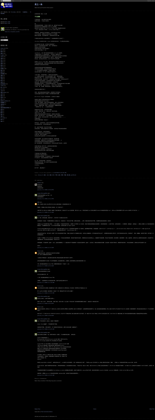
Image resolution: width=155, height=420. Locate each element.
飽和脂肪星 (3, 84)
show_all (3, 48)
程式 (2, 50)
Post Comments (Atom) (46, 411)
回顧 (2, 61)
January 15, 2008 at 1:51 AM (45, 212)
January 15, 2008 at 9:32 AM (45, 265)
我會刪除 (2, 102)
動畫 (2, 77)
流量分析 (2, 104)
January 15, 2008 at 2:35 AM (45, 247)
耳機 (2, 78)
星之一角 (2, 87)
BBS (2, 119)
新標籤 (2, 68)
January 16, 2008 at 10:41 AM (45, 375)
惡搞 (2, 109)
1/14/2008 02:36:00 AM (59, 172)
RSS (9, 21)
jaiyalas (39, 182)
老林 (38, 202)
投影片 (2, 97)
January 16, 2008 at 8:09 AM (45, 315)
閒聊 (2, 51)
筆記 (2, 60)
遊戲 (2, 53)
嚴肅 (2, 72)
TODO (2, 85)
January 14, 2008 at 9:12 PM (45, 198)
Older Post (151, 409)
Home (94, 409)
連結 (2, 121)
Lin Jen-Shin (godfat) (42, 193)
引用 (2, 56)
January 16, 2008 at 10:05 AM (45, 329)
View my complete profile (12, 31)
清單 (2, 94)
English (2, 55)
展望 (2, 111)
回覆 (2, 82)
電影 (2, 116)
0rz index (13, 12)
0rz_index (3, 117)
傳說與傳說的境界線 (5, 107)
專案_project (3, 92)
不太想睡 (37, 16)
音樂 (2, 63)
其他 (2, 67)
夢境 (2, 80)
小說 (2, 90)
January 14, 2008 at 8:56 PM (45, 189)
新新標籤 (2, 73)
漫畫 (2, 75)
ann (1, 89)
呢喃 (2, 65)
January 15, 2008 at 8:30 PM (45, 303)
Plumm (39, 251)
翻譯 (2, 112)
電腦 (2, 58)
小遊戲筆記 (24, 12)
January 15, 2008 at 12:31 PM (45, 293)
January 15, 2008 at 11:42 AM (45, 282)
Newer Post (37, 409)
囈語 (2, 70)
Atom (6, 21)
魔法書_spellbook (5, 100)
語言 (2, 99)
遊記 (2, 114)
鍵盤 (2, 95)
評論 (2, 106)
